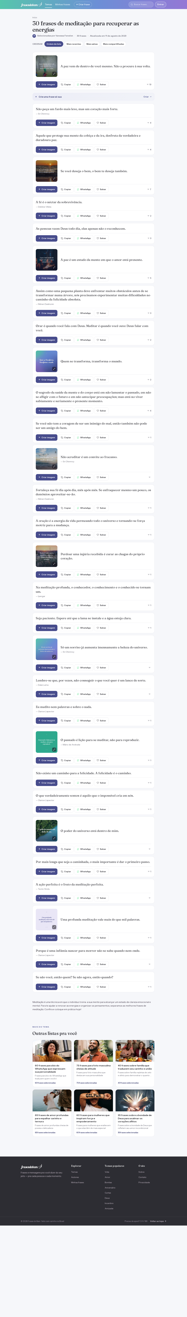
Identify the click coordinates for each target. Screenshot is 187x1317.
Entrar (160, 4)
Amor (107, 1177)
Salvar (103, 84)
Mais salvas (92, 44)
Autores (75, 1177)
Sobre (141, 1172)
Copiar (67, 84)
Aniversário (110, 1187)
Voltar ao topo (158, 1221)
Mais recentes (74, 44)
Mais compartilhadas (113, 44)
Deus (107, 1198)
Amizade (109, 1208)
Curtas (108, 1192)
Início (34, 17)
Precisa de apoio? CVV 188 (136, 1221)
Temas (48, 4)
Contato (142, 1177)
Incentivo (109, 1203)
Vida (107, 1172)
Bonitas (108, 1182)
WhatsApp (85, 84)
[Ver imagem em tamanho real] (46, 66)
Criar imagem (48, 84)
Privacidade (144, 1182)
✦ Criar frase (83, 4)
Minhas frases (62, 4)
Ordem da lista (54, 44)
